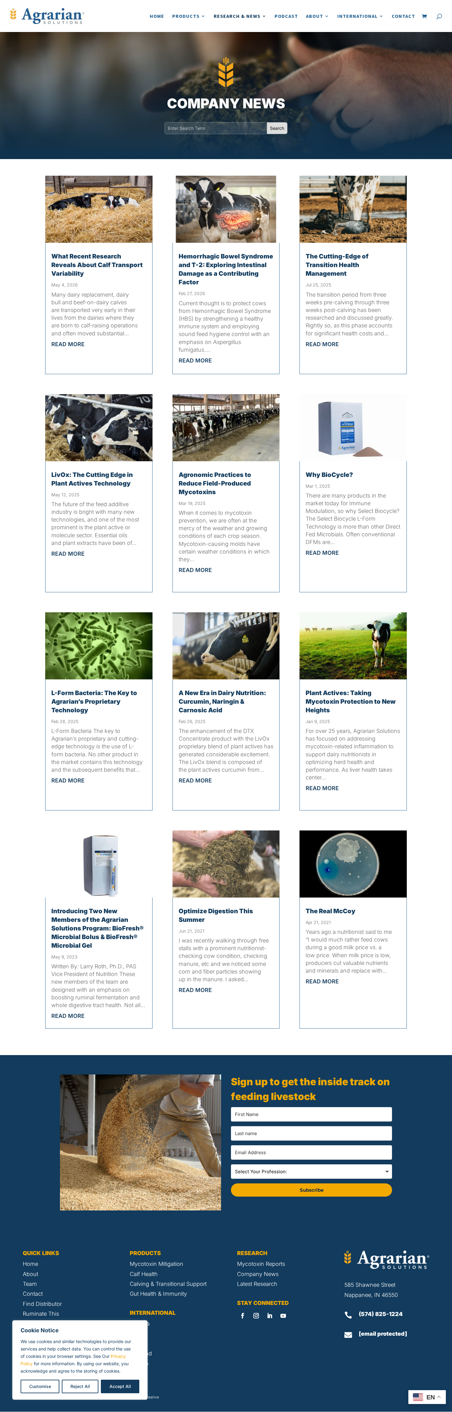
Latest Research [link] (257, 1284)
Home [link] (157, 16)
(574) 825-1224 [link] (381, 1314)
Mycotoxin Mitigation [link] (156, 1264)
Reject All (80, 1386)
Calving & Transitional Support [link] (168, 1284)
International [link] (357, 16)
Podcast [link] (286, 16)
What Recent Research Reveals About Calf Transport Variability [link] (97, 265)
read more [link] (68, 344)
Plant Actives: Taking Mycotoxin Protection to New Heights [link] (351, 701)
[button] (242, 1315)
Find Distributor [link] (42, 1304)
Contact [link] (403, 16)
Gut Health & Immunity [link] (158, 1293)
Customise (40, 1386)
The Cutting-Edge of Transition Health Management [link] (337, 265)
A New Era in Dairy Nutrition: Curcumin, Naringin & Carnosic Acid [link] (222, 701)
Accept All (120, 1386)
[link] (47, 15)
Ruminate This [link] (41, 1313)
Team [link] (30, 1284)
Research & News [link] (237, 16)
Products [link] (186, 16)
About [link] (314, 16)
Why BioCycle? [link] (329, 474)
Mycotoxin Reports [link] (261, 1264)
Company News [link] (258, 1274)
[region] (80, 1360)
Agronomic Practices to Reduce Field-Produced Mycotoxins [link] (215, 483)
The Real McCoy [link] (330, 911)
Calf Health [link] (144, 1274)
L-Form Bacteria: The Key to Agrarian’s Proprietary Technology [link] (94, 701)
